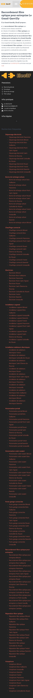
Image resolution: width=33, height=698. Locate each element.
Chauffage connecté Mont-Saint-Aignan (20, 242)
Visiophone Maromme (16, 677)
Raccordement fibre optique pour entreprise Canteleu (20, 607)
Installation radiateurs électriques (17, 347)
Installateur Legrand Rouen (18, 331)
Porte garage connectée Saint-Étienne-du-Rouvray (19, 527)
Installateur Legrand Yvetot (18, 320)
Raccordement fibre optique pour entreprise (17, 551)
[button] (16, 4)
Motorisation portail (12, 408)
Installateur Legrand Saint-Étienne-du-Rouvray (17, 335)
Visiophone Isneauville (16, 669)
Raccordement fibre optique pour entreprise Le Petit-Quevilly (20, 596)
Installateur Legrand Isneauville (19, 315)
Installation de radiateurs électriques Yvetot (17, 351)
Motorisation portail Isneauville (19, 446)
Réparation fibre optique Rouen (19, 635)
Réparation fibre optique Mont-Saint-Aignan (19, 631)
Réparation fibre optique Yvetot (19, 648)
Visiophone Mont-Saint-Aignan (19, 680)
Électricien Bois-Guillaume (17, 275)
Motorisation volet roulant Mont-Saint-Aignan (20, 468)
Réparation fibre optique (14, 613)
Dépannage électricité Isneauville (20, 172)
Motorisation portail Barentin (18, 443)
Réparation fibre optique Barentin (20, 651)
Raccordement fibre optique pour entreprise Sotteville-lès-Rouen (20, 591)
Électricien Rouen (14, 283)
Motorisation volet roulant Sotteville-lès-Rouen (17, 482)
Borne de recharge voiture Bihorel (20, 222)
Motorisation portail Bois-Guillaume (17, 415)
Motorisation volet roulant (15, 451)
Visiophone (9, 661)
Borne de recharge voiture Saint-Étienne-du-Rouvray (19, 200)
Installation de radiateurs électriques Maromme (17, 380)
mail (2, 66)
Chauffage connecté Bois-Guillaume (17, 234)
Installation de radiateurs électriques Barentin (17, 402)
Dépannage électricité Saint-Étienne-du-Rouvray (18, 154)
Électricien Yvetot (14, 294)
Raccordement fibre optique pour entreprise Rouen (20, 578)
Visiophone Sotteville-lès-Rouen (19, 691)
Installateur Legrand (12, 304)
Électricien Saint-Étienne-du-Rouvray (18, 287)
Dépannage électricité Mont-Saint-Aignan (18, 149)
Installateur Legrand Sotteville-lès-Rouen (19, 341)
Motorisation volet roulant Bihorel (20, 453)
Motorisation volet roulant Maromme (17, 463)
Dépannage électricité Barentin (19, 169)
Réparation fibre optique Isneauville (17, 655)
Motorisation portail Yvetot (18, 440)
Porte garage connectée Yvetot (19, 536)
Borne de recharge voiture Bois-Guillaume (19, 181)
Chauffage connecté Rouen (18, 246)
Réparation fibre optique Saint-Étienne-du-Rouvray (19, 639)
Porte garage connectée (14, 501)
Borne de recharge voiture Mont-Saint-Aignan (20, 192)
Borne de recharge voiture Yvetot (20, 209)
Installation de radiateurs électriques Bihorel (17, 397)
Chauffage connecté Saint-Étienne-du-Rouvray (18, 250)
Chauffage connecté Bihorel (18, 230)
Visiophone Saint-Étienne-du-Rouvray (18, 687)
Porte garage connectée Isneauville (17, 543)
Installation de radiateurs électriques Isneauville (17, 386)
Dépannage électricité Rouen (18, 164)
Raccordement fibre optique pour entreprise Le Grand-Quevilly (20, 602)
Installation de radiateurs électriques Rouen (17, 370)
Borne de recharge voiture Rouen (20, 195)
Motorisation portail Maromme (19, 419)
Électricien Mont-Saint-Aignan (19, 281)
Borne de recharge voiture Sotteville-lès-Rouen (17, 205)
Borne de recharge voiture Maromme (17, 186)
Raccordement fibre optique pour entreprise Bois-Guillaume (20, 561)
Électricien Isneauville (16, 299)
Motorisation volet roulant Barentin (17, 490)
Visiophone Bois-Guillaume (18, 667)
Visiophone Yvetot (15, 675)
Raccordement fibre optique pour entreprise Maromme (20, 567)
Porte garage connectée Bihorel (19, 504)
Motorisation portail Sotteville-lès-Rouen (19, 436)
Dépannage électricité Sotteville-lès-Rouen (19, 160)
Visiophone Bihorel (15, 664)
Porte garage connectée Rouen (19, 523)
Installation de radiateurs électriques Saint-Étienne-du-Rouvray (18, 363)
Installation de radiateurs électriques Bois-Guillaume (17, 391)
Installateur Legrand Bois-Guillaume (17, 311)
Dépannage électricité (13, 134)
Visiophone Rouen (15, 683)
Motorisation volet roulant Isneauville (17, 495)
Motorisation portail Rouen (18, 427)
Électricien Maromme (16, 278)
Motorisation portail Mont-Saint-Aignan (19, 423)
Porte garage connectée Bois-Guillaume (19, 508)
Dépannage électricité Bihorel (18, 140)
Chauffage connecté (12, 227)
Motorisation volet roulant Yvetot (20, 486)
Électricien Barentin (15, 297)
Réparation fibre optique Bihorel (19, 616)
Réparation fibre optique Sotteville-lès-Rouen (17, 644)
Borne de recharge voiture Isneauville (17, 213)
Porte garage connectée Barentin (20, 539)
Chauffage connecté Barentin (18, 262)
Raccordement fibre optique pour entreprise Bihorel (20, 556)
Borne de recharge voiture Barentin (17, 218)
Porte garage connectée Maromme (17, 514)
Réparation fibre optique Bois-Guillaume (19, 620)
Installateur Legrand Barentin (18, 318)
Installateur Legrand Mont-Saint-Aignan (20, 327)
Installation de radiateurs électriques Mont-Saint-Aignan (19, 375)
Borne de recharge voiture (14, 177)
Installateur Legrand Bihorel (18, 307)
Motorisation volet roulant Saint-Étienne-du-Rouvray (20, 476)
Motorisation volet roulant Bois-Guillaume (19, 458)
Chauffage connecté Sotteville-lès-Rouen (19, 255)
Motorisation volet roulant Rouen (20, 472)
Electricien (9, 270)
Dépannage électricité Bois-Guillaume (18, 144)
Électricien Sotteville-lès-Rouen (19, 291)
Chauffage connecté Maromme (19, 238)
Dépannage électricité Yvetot (18, 166)
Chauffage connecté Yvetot (18, 259)
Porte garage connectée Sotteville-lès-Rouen (17, 532)
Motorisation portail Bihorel (18, 411)
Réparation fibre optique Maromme (17, 625)
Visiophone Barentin (15, 672)
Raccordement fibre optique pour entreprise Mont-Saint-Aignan (20, 572)
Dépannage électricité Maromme (20, 137)
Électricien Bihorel (15, 273)
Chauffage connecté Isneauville (19, 265)
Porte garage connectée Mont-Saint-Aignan (19, 519)
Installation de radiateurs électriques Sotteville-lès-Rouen (19, 356)
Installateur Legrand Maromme (19, 323)
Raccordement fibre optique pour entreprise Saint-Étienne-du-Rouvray (20, 584)
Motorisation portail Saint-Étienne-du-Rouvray (17, 431)
